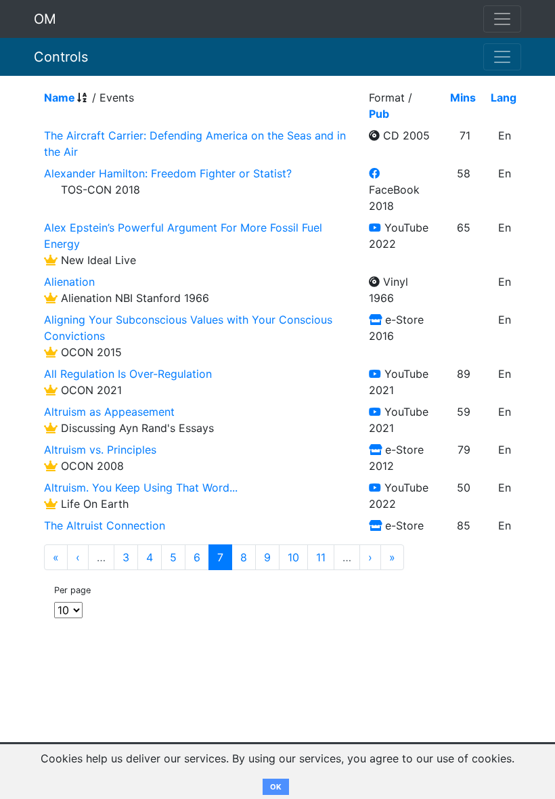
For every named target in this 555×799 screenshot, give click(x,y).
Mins (463, 97)
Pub (379, 114)
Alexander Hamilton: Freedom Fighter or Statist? (168, 173)
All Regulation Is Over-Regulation (128, 374)
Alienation (69, 281)
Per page (72, 590)
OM (45, 19)
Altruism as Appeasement (109, 411)
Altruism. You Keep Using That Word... (141, 487)
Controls (61, 57)
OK (276, 787)
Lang (503, 97)
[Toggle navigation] (502, 56)
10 (293, 557)
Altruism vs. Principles (100, 449)
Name (59, 97)
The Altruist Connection (104, 525)
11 (321, 557)
